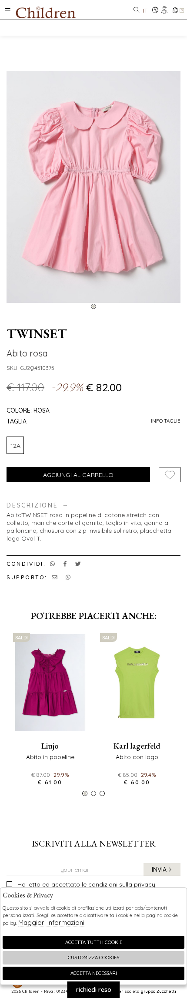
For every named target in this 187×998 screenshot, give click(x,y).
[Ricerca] (137, 10)
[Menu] (7, 9)
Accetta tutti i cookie (93, 942)
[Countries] (155, 10)
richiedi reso (93, 990)
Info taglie (165, 421)
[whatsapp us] (52, 563)
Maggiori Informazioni (51, 922)
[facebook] (65, 563)
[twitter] (78, 563)
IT (145, 10)
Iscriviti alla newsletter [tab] (94, 843)
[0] (175, 10)
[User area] (165, 10)
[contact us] (54, 577)
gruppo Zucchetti (158, 991)
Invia (159, 870)
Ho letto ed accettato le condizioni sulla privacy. (87, 884)
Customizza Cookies (93, 957)
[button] (93, 306)
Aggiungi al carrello (78, 475)
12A (15, 446)
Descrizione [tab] (32, 505)
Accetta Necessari (93, 973)
